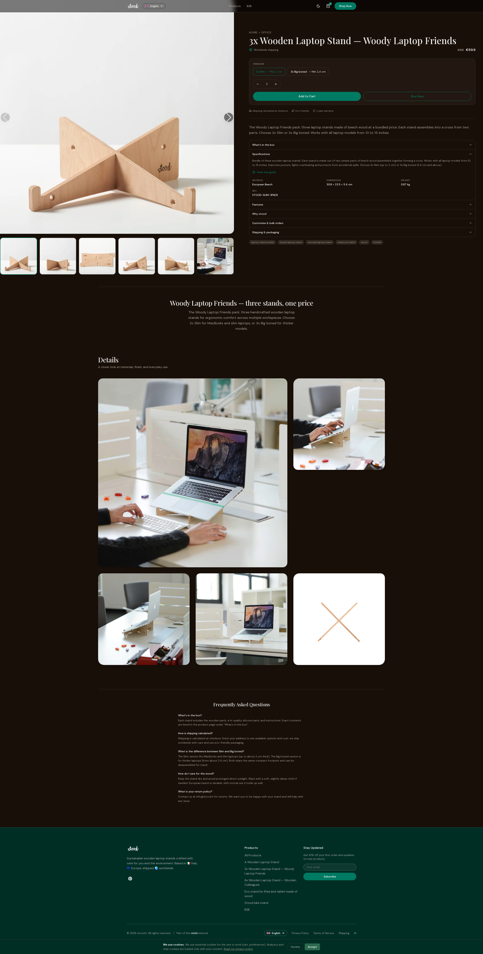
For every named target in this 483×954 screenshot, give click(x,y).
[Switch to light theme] (318, 6)
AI (355, 933)
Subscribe (330, 876)
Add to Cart (306, 96)
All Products (253, 855)
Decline (295, 946)
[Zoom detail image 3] (144, 619)
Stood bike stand (256, 903)
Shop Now (345, 6)
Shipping (344, 933)
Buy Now (417, 96)
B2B (249, 6)
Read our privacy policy (238, 948)
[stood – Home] (133, 6)
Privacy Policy (300, 933)
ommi (194, 933)
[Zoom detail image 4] (241, 619)
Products (235, 6)
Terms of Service (323, 933)
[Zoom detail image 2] (339, 424)
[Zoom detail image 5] (339, 619)
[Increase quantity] (275, 84)
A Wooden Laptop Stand (262, 862)
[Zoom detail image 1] (192, 472)
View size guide (266, 172)
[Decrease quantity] (257, 84)
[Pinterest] (130, 878)
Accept (312, 946)
